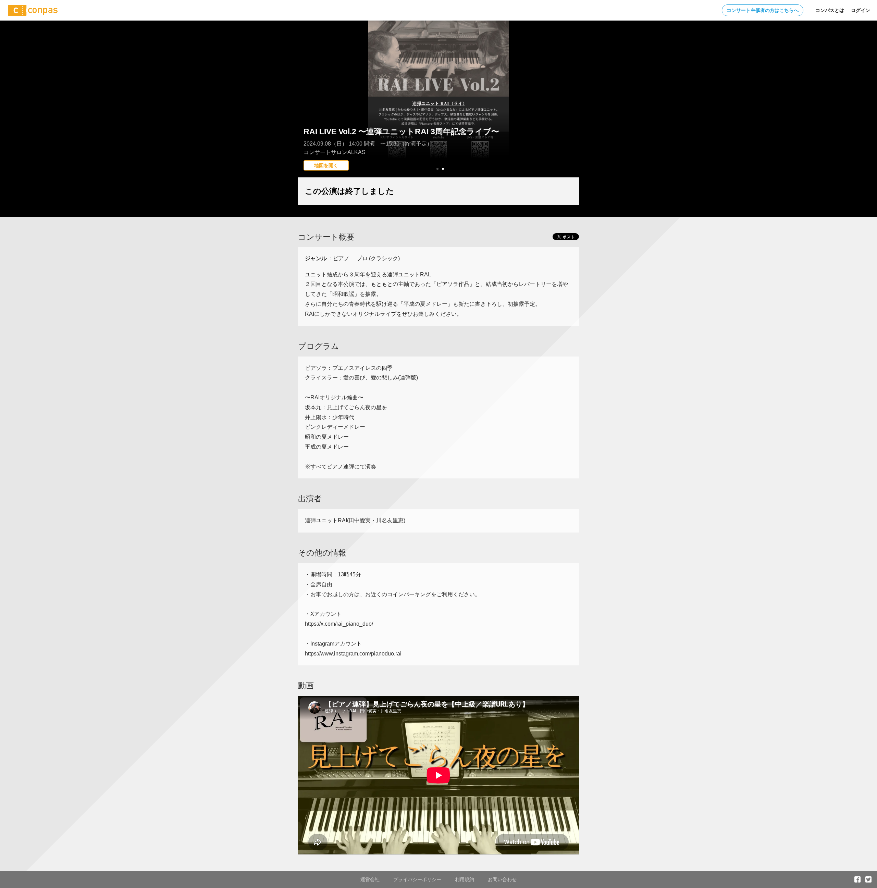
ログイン (860, 10)
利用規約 (464, 879)
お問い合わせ (502, 879)
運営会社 (370, 879)
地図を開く (326, 165)
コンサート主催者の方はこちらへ (763, 10)
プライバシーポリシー (417, 879)
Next (570, 111)
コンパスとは (829, 10)
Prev (306, 111)
